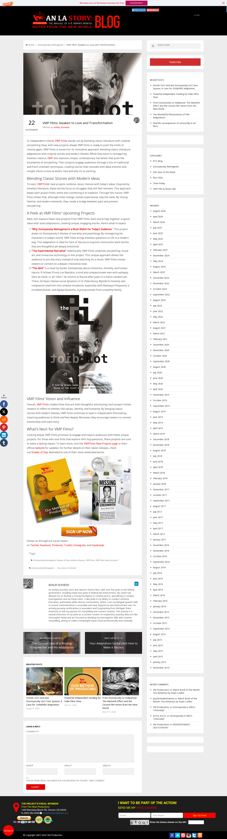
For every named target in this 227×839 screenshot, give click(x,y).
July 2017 (157, 511)
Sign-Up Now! (199, 815)
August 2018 (159, 450)
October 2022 (160, 288)
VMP (50, 158)
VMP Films (43, 184)
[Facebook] (4, 404)
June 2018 (158, 461)
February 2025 (160, 249)
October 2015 (160, 623)
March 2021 (159, 333)
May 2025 (158, 238)
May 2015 (158, 650)
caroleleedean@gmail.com (55, 812)
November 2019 (161, 394)
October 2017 (160, 495)
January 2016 (159, 606)
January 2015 (159, 662)
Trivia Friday (159, 183)
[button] (113, 3)
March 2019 (159, 433)
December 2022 (161, 277)
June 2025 (158, 233)
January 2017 (159, 539)
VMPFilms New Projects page (101, 443)
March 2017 (159, 534)
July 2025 (157, 227)
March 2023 (159, 272)
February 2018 (160, 478)
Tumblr (68, 545)
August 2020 (159, 366)
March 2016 (159, 595)
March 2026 (159, 222)
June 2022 (158, 311)
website (39, 448)
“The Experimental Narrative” (49, 250)
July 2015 (157, 639)
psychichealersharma (163, 698)
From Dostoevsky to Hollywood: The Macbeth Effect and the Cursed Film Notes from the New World (176, 105)
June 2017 (158, 517)
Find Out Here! (136, 3)
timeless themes (77, 560)
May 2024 (158, 261)
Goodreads (97, 545)
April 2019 (158, 428)
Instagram (80, 545)
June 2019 (158, 417)
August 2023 (159, 266)
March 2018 (159, 472)
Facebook (45, 545)
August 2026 (159, 210)
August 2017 (159, 506)
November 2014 (161, 667)
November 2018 (161, 444)
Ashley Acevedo (61, 127)
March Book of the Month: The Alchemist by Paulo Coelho (176, 691)
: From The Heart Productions (40, 805)
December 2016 (161, 545)
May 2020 (158, 383)
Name (29, 765)
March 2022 (159, 322)
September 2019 (161, 405)
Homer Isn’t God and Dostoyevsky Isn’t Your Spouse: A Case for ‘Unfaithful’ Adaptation (44, 701)
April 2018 (158, 467)
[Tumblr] (4, 443)
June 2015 (158, 645)
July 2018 (157, 456)
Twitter (34, 545)
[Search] (153, 46)
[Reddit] (4, 419)
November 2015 (161, 617)
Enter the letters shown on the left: (168, 822)
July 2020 (157, 372)
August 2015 (159, 634)
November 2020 (161, 350)
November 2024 (161, 255)
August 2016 (159, 567)
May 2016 (158, 584)
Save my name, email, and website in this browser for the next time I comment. (65, 780)
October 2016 (160, 556)
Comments (32, 731)
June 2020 (158, 378)
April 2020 (158, 389)
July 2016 (157, 573)
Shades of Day (63, 560)
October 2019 (160, 400)
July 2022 (157, 305)
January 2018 (159, 483)
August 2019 (159, 411)
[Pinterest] (4, 427)
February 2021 (160, 339)
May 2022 (158, 316)
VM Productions (161, 689)
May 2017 (158, 522)
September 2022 (161, 294)
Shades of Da (38, 452)
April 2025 (158, 244)
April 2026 (158, 216)
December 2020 (161, 344)
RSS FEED (158, 177)
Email (68, 765)
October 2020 (160, 355)
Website (107, 765)
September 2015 (161, 628)
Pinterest (57, 545)
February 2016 (160, 600)
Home (197, 15)
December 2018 (161, 439)
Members (153, 10)
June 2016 (158, 578)
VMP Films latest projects (107, 560)
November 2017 (161, 489)
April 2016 (158, 589)
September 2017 (161, 500)
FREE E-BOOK (140, 10)
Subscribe (175, 62)
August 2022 (159, 300)
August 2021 (159, 327)
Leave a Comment (68, 568)
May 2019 (158, 422)
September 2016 (161, 561)
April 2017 (158, 528)
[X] (4, 412)
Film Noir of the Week (164, 172)
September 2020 (161, 361)
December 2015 (161, 611)
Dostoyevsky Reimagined (50, 44)
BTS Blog (157, 161)
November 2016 (161, 550)
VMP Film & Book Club (164, 188)
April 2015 (158, 656)
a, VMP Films (59, 140)
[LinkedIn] (4, 435)
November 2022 (161, 283)
